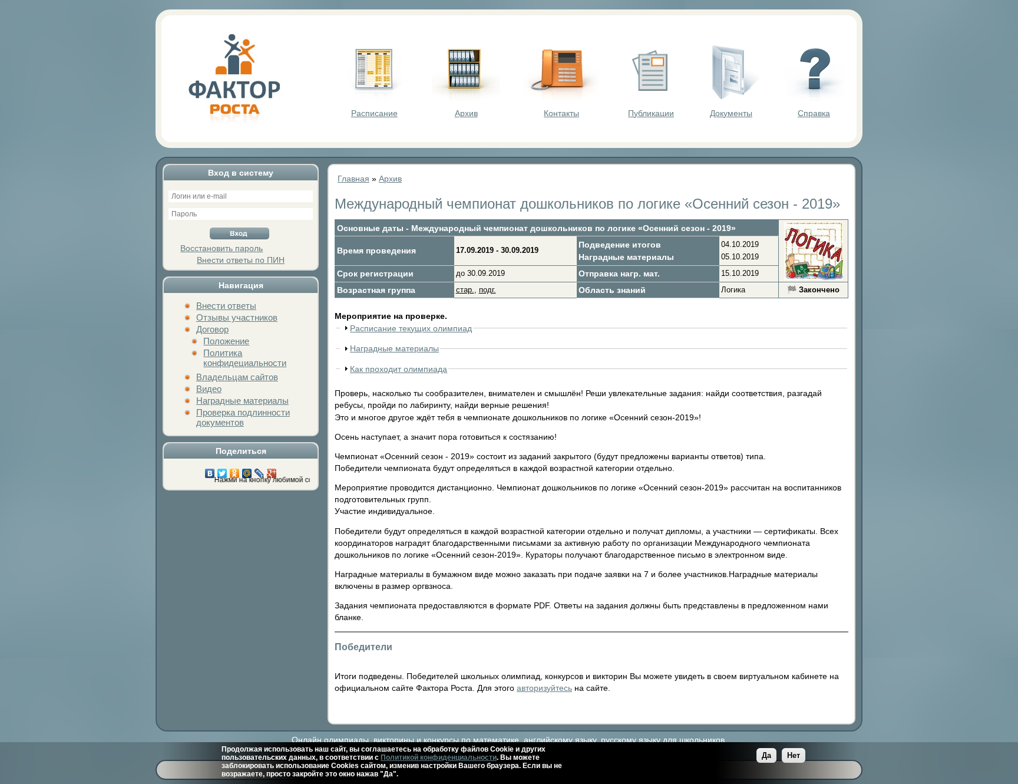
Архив (466, 113)
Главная (353, 178)
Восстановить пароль (221, 248)
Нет (793, 755)
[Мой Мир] (247, 470)
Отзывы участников (236, 317)
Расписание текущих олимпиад (411, 328)
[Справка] (814, 98)
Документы (731, 113)
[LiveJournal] (259, 470)
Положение (226, 341)
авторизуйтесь (544, 688)
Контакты (561, 113)
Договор (212, 329)
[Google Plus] (272, 470)
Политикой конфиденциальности (439, 757)
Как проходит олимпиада (398, 369)
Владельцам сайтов (237, 377)
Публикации (651, 113)
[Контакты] (561, 98)
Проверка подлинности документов (243, 417)
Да (766, 755)
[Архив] (466, 98)
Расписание (374, 113)
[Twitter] (222, 470)
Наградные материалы (242, 401)
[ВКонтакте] (210, 470)
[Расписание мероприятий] (374, 98)
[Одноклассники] (235, 470)
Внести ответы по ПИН (241, 260)
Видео (209, 389)
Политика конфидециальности (244, 358)
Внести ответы (226, 306)
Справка (814, 113)
